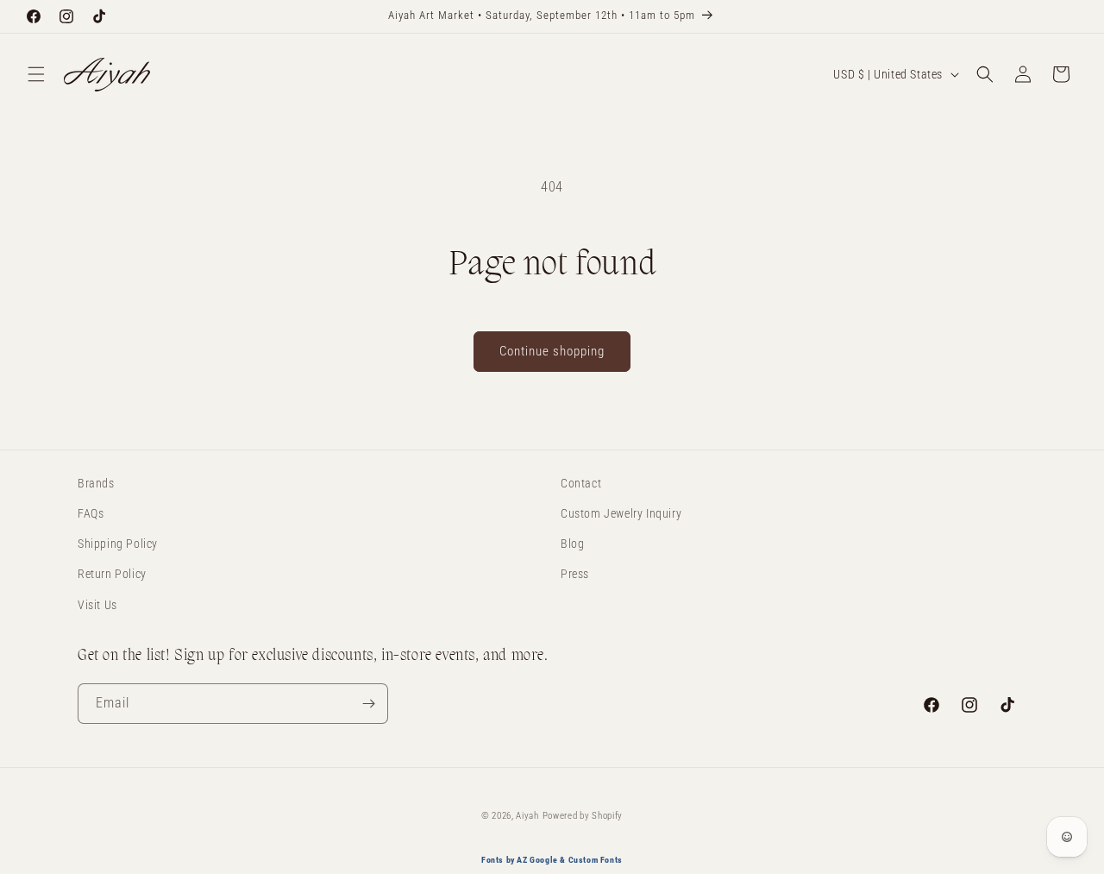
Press (575, 575)
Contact (581, 483)
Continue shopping (552, 351)
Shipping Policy (118, 543)
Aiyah (527, 815)
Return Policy (112, 575)
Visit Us (97, 605)
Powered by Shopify (583, 815)
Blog (572, 543)
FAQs (91, 513)
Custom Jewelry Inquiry (621, 513)
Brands (96, 483)
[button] (36, 74)
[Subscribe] (368, 703)
